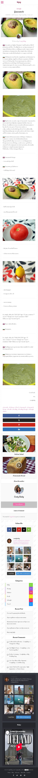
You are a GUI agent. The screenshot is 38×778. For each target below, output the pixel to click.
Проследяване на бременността (16, 617)
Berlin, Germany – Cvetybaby (17, 654)
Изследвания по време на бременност (18, 628)
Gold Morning (21, 662)
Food (17, 407)
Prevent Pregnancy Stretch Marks (16, 613)
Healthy (15, 409)
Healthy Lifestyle (23, 409)
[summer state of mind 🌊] (19, 550)
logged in (12, 516)
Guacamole (23, 407)
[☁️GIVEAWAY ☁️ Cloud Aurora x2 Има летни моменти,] (10, 550)
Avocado (5, 407)
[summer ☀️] (19, 558)
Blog (13, 772)
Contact (28, 772)
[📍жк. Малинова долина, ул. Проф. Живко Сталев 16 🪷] (27, 566)
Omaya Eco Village (14, 643)
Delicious (12, 407)
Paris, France (20, 669)
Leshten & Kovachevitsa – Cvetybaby (19, 641)
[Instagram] (24, 529)
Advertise (17, 772)
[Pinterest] (19, 529)
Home (9, 772)
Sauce (5, 411)
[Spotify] (29, 529)
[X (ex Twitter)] (14, 529)
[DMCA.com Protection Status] (28, 769)
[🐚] (10, 566)
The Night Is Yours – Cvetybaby (17, 648)
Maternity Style (11, 632)
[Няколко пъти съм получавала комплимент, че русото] (19, 566)
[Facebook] (9, 529)
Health (10, 409)
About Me (23, 772)
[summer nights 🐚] (27, 550)
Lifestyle (19, 9)
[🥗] (27, 558)
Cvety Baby (23, 14)
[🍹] (10, 558)
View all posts (19, 504)
